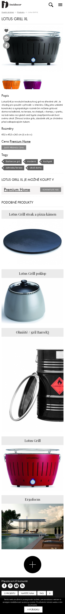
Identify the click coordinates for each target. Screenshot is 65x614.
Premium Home (20, 141)
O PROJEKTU (9, 593)
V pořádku (33, 609)
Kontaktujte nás (51, 190)
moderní (31, 161)
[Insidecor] (11, 4)
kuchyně (47, 161)
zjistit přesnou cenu (14, 147)
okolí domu (36, 167)
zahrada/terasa (14, 167)
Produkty (20, 12)
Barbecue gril (13, 161)
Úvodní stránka (8, 12)
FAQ (42, 593)
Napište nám (27, 593)
